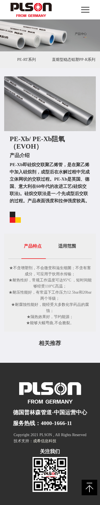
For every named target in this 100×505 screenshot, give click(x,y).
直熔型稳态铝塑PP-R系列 (73, 60)
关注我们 (50, 451)
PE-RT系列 (26, 60)
